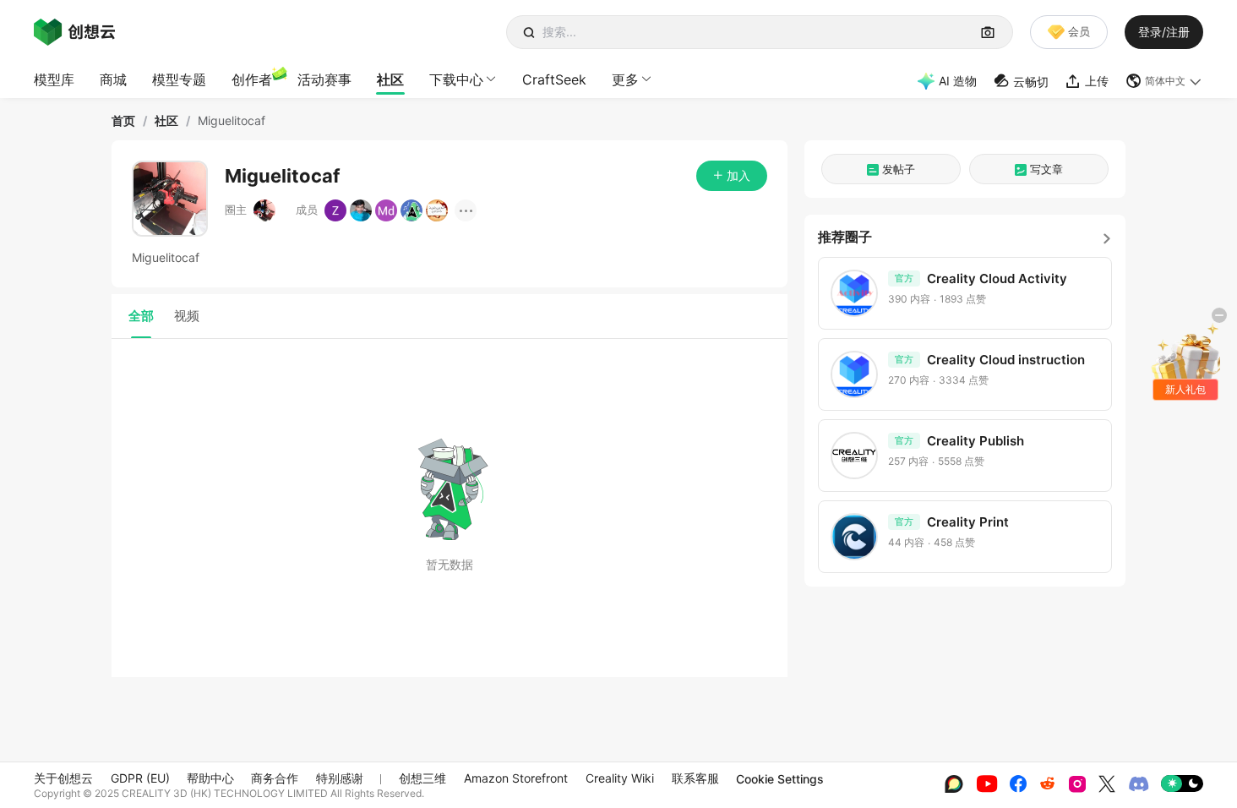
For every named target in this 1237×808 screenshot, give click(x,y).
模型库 (54, 79)
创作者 (252, 79)
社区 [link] (166, 121)
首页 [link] (123, 121)
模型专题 (179, 79)
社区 (390, 79)
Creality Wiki (620, 778)
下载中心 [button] (456, 79)
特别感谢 (339, 778)
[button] (1164, 81)
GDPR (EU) (140, 778)
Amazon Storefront (516, 778)
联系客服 (695, 778)
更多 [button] (625, 79)
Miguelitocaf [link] (231, 121)
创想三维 (422, 778)
